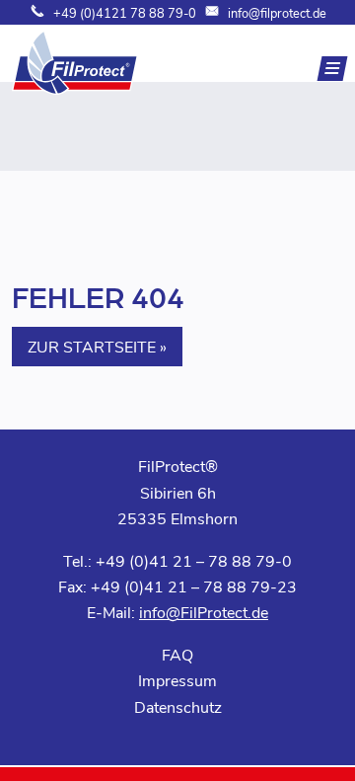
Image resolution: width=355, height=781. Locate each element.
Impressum (177, 679)
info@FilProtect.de (203, 611)
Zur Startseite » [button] (97, 346)
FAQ (177, 654)
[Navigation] (333, 68)
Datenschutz (178, 706)
